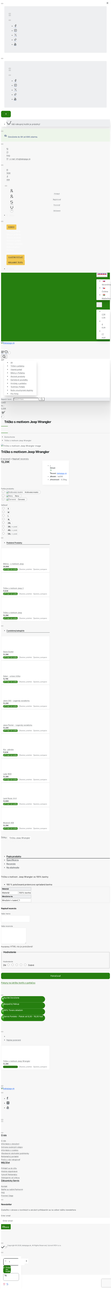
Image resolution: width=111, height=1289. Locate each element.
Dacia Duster (8, 652)
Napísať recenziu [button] (20, 459)
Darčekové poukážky (19, 380)
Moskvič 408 (8, 823)
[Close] (107, 3)
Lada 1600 (7, 774)
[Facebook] (15, 26)
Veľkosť (4, 505)
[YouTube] (15, 44)
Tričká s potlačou (17, 366)
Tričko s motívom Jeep (12, 613)
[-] (5, 1261)
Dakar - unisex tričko (11, 676)
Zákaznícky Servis (10, 1180)
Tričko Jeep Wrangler (19, 838)
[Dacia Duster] (8, 648)
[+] (26, 1261)
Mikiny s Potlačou (18, 373)
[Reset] (6, 114)
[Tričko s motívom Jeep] (8, 609)
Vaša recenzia (7, 926)
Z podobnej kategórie (15, 630)
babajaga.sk (62, 473)
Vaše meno (5, 914)
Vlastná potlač (16, 369)
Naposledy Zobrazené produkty (19, 1036)
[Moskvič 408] (8, 819)
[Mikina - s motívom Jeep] (8, 560)
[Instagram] (15, 30)
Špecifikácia (12, 860)
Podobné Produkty (14, 543)
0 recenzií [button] (5, 459)
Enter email (5, 1216)
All (12, 363)
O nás (4, 1135)
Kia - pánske (8, 749)
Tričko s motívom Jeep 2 (13, 588)
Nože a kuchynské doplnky (22, 390)
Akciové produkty (18, 376)
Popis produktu (13, 856)
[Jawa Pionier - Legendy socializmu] (8, 722)
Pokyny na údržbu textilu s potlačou (18, 982)
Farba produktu (7, 489)
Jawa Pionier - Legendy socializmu (17, 725)
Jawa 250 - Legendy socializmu (16, 701)
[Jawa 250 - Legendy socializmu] (8, 697)
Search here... (7, 399)
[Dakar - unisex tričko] (8, 673)
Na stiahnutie (12, 867)
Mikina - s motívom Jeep (13, 564)
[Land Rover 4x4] (8, 795)
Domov (9, 437)
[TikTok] (15, 40)
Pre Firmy (14, 394)
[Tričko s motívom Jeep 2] (8, 585)
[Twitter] (15, 35)
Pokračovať (55, 976)
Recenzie (11, 863)
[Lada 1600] (8, 771)
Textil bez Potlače (18, 387)
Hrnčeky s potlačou (19, 383)
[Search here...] (4, 356)
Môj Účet (5, 1162)
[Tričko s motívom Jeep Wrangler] (8, 1058)
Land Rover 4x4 (10, 798)
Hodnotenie (8, 961)
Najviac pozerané (13, 1040)
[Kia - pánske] (8, 746)
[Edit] (10, 13)
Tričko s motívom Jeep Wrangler (17, 440)
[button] (105, 289)
